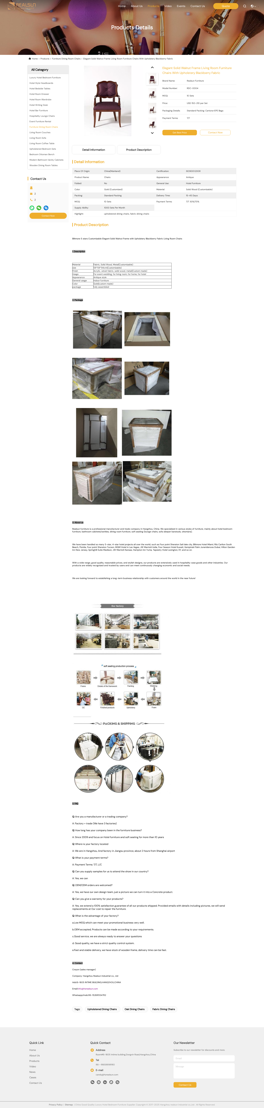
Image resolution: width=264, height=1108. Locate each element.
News (32, 1072)
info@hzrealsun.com (88, 988)
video (168, 6)
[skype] (46, 208)
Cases (32, 1077)
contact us (198, 6)
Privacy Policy (55, 1104)
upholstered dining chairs (102, 1009)
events (181, 6)
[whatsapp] (32, 208)
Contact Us (35, 1083)
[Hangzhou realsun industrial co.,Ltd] (22, 6)
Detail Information (93, 150)
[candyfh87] (117, 1083)
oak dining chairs (135, 1009)
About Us (34, 1055)
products (153, 6)
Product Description (139, 150)
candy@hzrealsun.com (107, 1074)
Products (44, 58)
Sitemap (69, 1104)
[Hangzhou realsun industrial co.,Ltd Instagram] (99, 1083)
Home (122, 6)
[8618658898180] (111, 1083)
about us (137, 6)
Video (32, 1066)
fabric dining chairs (163, 1009)
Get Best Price (180, 132)
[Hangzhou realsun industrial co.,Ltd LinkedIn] (105, 1083)
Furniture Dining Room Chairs (66, 58)
